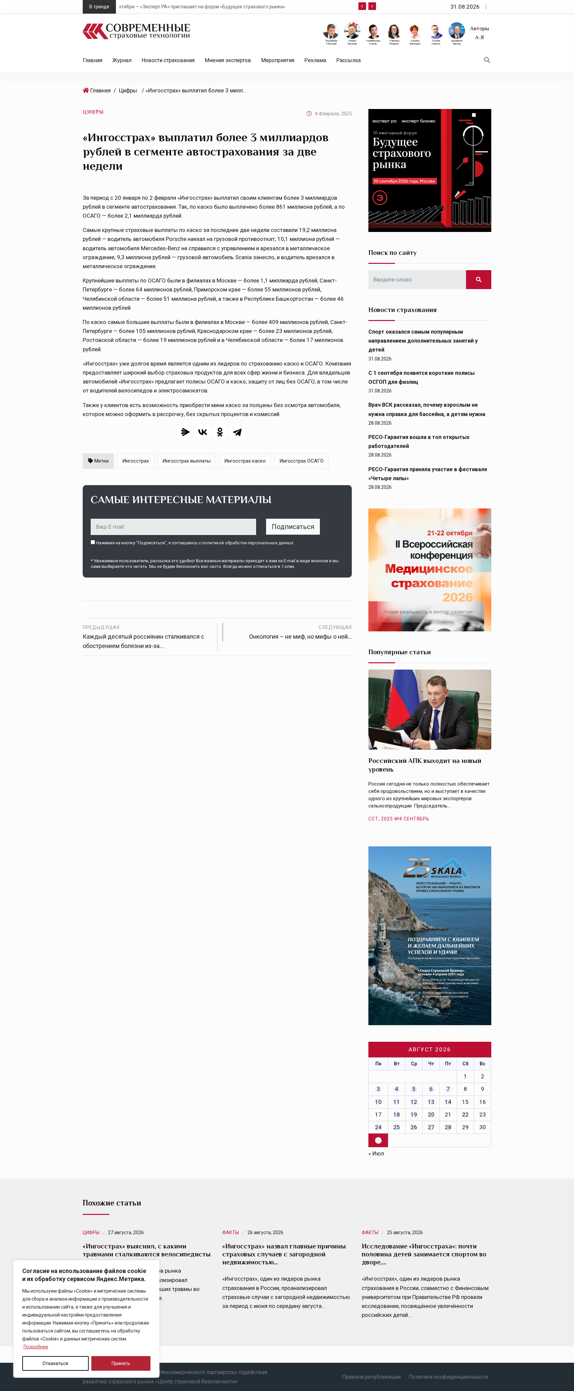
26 (414, 1127)
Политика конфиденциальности (448, 1377)
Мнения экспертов (228, 60)
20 (431, 1114)
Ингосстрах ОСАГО (301, 461)
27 (431, 1127)
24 (378, 1127)
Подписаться (293, 527)
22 (465, 1114)
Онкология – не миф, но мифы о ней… (300, 632)
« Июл (376, 1153)
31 (378, 1140)
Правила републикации (371, 1377)
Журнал (122, 60)
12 (414, 1102)
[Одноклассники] (220, 432)
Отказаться (55, 1363)
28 (448, 1127)
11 (396, 1102)
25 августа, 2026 (405, 1232)
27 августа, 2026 (126, 1232)
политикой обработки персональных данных (247, 542)
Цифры (128, 90)
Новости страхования (168, 60)
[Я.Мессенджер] (185, 432)
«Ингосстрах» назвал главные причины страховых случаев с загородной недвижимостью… (284, 1254)
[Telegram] (237, 432)
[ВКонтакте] (203, 432)
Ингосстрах (135, 461)
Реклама (315, 60)
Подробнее (36, 1346)
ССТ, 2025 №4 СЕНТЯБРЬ (399, 818)
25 (396, 1127)
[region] (86, 1319)
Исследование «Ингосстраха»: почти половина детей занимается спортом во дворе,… (424, 1254)
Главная (92, 60)
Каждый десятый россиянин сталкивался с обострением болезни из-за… (143, 637)
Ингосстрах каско (245, 461)
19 (414, 1114)
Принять (121, 1363)
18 (396, 1114)
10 (378, 1102)
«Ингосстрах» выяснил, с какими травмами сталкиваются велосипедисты (147, 1250)
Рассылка (348, 60)
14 (448, 1102)
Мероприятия (277, 60)
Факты (230, 1232)
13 (431, 1102)
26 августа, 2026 (265, 1232)
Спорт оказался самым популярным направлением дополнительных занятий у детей (423, 341)
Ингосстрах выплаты (186, 461)
